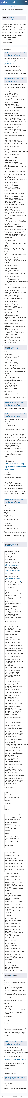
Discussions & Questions (10, 6)
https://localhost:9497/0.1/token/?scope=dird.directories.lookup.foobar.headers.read (14, 572)
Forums (2, 6)
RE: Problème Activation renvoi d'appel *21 (15, 52)
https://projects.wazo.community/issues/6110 (15, 1059)
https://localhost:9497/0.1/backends (13, 578)
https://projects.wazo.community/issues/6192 (15, 410)
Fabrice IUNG (11, 17)
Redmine (9, 1096)
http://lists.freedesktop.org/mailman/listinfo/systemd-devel (15, 467)
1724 (20, 556)
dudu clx (12, 54)
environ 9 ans (17, 55)
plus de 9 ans (15, 19)
